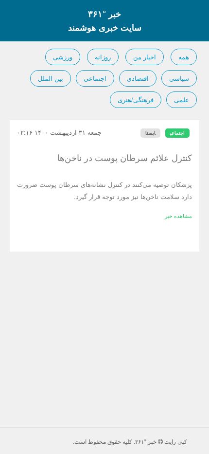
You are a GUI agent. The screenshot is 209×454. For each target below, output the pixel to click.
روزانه (103, 56)
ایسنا (150, 132)
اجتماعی (95, 78)
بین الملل (50, 78)
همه (183, 56)
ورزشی (62, 56)
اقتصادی (138, 78)
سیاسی (179, 78)
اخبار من (144, 56)
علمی (181, 99)
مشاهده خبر (178, 215)
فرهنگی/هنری (136, 99)
